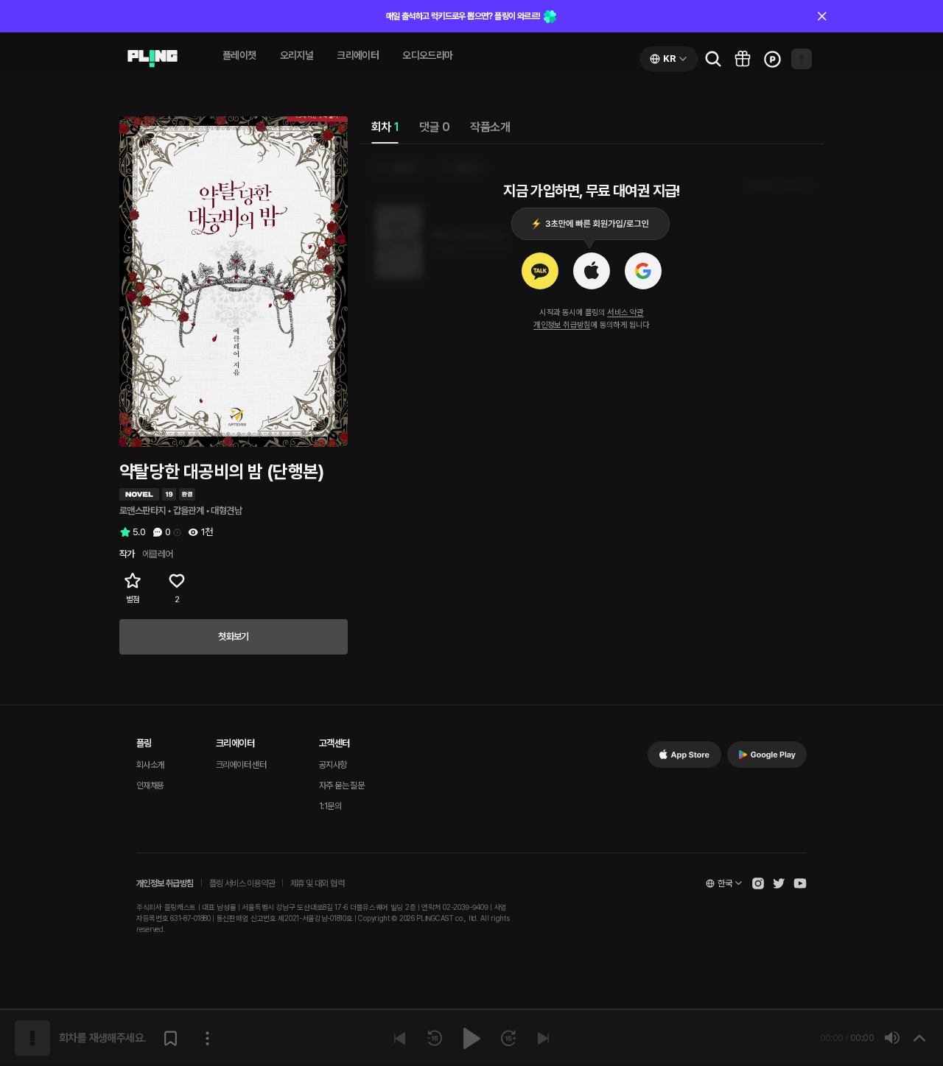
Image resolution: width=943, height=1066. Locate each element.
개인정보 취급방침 (562, 325)
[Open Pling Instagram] (758, 883)
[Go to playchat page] (152, 59)
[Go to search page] (713, 59)
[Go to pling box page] (742, 59)
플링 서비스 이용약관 (242, 883)
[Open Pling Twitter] (779, 883)
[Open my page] (801, 59)
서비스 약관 (625, 312)
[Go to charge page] (772, 59)
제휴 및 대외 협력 (317, 883)
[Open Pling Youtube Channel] (800, 883)
